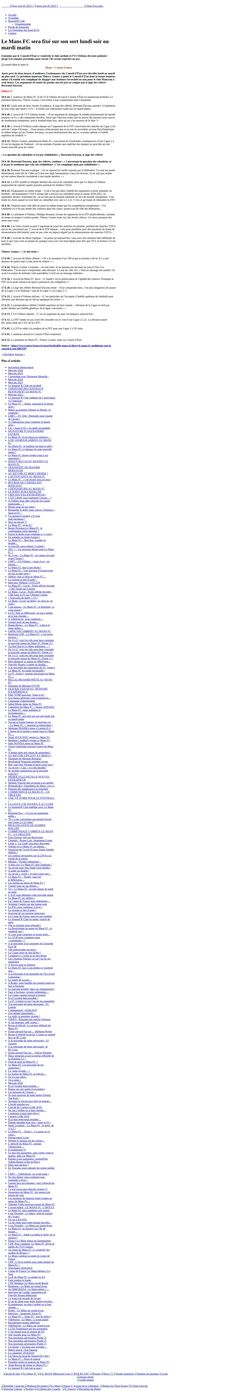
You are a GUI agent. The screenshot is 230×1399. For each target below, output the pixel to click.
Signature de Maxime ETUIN (24, 685)
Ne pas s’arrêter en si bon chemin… (27, 1110)
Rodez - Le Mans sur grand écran (26, 1310)
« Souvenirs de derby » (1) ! (23, 597)
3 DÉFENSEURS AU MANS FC (26, 488)
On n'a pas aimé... (17, 1077)
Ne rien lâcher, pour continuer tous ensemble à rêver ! (26, 1179)
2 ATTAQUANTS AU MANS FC (26, 476)
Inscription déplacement (20, 367)
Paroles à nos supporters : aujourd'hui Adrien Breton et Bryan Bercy (28, 1160)
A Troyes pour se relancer (21, 964)
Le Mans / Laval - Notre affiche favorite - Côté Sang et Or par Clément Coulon (30, 593)
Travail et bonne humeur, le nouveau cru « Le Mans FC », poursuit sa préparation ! (30, 724)
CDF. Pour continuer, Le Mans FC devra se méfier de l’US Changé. (31, 1245)
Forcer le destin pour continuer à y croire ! (30, 534)
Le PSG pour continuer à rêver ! (25, 907)
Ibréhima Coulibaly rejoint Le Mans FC (29, 740)
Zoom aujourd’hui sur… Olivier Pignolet (30, 1052)
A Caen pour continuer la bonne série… (29, 934)
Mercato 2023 (15, 382)
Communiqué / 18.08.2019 (22, 1010)
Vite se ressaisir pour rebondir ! (24, 925)
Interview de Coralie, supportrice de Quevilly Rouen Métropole (27, 1294)
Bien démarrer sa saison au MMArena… (29, 661)
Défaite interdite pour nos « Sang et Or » (29, 1122)
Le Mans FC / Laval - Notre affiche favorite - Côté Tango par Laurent (31, 587)
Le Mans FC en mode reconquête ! (26, 670)
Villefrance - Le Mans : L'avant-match (28, 1319)
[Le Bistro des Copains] (47, 1389)
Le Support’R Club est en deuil (24, 385)
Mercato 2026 (15, 370)
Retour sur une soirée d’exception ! (26, 1089)
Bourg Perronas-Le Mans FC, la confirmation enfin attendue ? (25, 530)
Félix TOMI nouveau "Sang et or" (26, 694)
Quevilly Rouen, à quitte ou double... (27, 664)
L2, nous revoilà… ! (19, 1070)
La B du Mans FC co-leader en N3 (26, 1277)
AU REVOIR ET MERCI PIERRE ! (28, 473)
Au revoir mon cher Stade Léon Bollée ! (29, 867)
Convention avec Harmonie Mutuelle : (28, 376)
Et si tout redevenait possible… (24, 1119)
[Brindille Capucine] (13, 1386)
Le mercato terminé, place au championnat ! (31, 989)
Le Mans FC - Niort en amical (24, 1359)
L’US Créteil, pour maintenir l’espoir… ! (29, 497)
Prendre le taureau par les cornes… (26, 1140)
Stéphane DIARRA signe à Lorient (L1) (29, 728)
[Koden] (29, 1389)
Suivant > (20, 354)
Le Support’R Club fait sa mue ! (25, 1368)
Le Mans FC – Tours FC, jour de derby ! (29, 1316)
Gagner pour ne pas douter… (23, 622)
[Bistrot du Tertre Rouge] (114, 1386)
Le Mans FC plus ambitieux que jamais (29, 1210)
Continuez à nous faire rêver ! (24, 1113)
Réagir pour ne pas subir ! (22, 506)
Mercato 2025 (15, 373)
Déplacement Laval (18, 1137)
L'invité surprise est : (19, 1104)
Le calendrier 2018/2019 (21, 1352)
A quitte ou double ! (18, 870)
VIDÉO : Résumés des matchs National (29, 1019)
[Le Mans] (54, 1386)
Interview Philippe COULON (24, 582)
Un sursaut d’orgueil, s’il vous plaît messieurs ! (24, 517)
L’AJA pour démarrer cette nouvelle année (30, 895)
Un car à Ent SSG (17, 1219)
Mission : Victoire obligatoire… (25, 861)
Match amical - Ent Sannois (22, 1349)
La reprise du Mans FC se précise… (27, 1073)
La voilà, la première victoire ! (24, 1016)
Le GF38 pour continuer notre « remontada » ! (24, 939)
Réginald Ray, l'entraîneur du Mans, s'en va (31, 785)
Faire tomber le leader (19, 1280)
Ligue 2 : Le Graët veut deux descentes (29, 843)
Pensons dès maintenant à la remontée (28, 788)
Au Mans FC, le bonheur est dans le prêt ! (30, 446)
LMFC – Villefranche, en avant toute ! (28, 1174)
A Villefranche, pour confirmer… (25, 619)
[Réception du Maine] (88, 1389)
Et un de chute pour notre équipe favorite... (31, 1301)
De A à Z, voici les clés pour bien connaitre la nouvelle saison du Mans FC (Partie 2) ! (31, 651)
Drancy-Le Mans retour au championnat (29, 1240)
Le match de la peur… (20, 979)
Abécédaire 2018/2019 (20, 1268)
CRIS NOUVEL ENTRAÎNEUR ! (27, 494)
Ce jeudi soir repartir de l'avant (24, 1298)
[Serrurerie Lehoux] (11, 1389)
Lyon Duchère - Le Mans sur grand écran (30, 1225)
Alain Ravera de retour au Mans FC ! (28, 1365)
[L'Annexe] (69, 1389)
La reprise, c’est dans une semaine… (27, 1346)
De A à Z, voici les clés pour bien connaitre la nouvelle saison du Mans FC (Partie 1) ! (31, 657)
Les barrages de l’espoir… (22, 1092)
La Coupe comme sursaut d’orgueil (26, 995)
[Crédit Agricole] (138, 1386)
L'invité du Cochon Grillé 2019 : (25, 1107)
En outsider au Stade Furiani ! (24, 537)
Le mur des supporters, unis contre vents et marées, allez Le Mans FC (30, 1154)
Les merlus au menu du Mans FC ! (26, 882)
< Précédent (7, 354)
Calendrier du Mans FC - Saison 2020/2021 (31, 707)
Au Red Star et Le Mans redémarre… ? (29, 646)
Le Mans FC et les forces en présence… (29, 437)
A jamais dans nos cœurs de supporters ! (29, 752)
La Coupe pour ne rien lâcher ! (24, 952)
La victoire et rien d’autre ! (22, 579)
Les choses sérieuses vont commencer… (29, 697)
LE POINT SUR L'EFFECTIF (24, 491)
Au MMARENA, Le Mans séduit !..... (28, 1289)
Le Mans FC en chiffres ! (21, 898)
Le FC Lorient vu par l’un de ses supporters (31, 1001)
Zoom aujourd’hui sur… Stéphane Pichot (30, 1031)
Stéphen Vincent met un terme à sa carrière (30, 782)
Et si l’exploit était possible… (23, 1086)
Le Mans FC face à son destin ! (24, 567)
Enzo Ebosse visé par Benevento (25, 837)
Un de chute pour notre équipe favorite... (29, 1222)
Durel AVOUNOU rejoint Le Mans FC (29, 737)
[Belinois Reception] (36, 1386)
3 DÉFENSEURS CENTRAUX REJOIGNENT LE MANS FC (25, 390)
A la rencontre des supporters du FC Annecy (31, 667)
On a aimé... (14, 1080)
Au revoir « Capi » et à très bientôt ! (27, 767)
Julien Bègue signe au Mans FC (25, 704)
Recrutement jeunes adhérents (24, 1322)
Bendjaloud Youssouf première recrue (28, 761)
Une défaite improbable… (22, 1013)
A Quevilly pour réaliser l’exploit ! (26, 546)
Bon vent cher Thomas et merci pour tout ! (30, 764)
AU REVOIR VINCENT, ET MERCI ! (29, 755)
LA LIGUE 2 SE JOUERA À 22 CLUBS (30, 804)
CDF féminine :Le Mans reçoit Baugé (28, 1283)
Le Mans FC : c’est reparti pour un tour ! (29, 479)
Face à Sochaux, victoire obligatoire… (28, 992)
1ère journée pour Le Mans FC (24, 1334)
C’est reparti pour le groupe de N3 (26, 1331)
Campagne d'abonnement (21, 701)
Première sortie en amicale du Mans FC (29, 1362)
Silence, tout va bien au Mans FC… (27, 576)
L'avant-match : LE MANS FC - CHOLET (31, 1207)
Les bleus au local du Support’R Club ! (29, 1356)
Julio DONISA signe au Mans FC (26, 743)
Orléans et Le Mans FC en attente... (27, 846)
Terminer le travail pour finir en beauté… (30, 1101)
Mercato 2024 (15, 379)
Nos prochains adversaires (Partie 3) (27, 1337)
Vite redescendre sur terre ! (22, 949)
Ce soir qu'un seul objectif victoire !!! (27, 1189)
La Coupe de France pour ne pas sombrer (30, 916)
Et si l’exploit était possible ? (23, 998)
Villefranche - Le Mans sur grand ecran (29, 1325)
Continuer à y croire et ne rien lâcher (27, 955)
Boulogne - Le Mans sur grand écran (27, 1286)
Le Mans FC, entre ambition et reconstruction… (24, 711)
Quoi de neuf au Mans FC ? (23, 1061)
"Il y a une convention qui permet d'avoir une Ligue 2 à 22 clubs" (30, 821)
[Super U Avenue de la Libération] (80, 1386)
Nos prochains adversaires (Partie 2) (27, 1340)
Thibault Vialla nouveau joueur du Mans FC (31, 1204)
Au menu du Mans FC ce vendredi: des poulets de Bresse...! (29, 1251)
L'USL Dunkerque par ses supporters (27, 1328)
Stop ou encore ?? (17, 522)
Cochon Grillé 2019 (18, 1116)
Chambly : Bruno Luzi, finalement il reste (30, 840)
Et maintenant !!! (17, 1149)
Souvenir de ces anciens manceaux (26, 913)
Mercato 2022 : (16, 394)
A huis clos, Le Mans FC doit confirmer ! (30, 864)
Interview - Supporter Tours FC (25, 1313)
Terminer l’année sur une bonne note (27, 904)
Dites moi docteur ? (18, 1164)
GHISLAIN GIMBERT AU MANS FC (29, 631)
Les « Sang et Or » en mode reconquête (29, 428)
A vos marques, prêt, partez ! (23, 1022)
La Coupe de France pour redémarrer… (29, 901)
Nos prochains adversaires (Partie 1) (27, 1343)
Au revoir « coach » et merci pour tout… (29, 873)
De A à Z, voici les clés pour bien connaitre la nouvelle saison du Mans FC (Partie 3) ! (31, 642)
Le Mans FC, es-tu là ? (20, 525)
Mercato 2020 (15, 1083)
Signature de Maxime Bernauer (24, 758)
